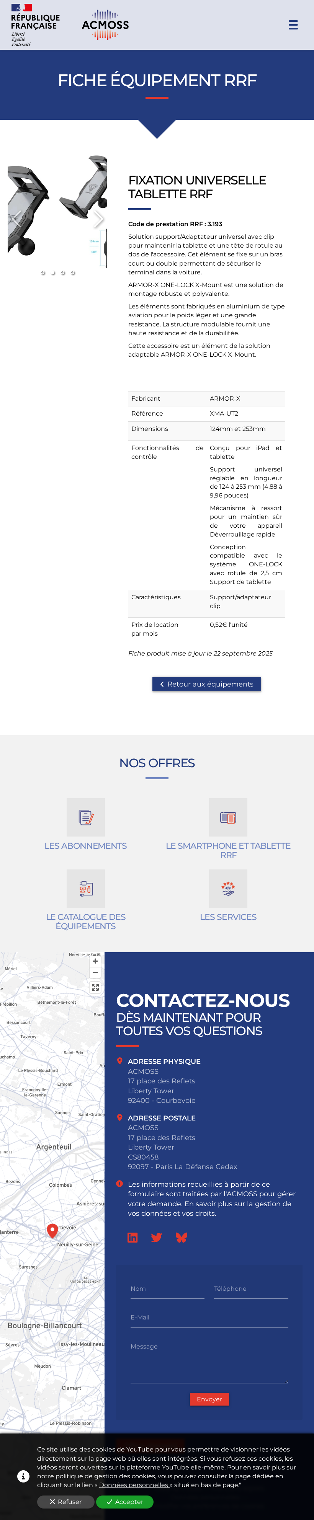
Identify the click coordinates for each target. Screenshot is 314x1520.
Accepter (129, 1501)
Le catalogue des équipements (86, 922)
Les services (228, 917)
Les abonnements (85, 846)
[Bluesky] (181, 1237)
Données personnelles (134, 1485)
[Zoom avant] (95, 961)
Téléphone (230, 1288)
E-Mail (140, 1317)
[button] (52, 1230)
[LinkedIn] (132, 1237)
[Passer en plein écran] (95, 987)
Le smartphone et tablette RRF (228, 851)
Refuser (70, 1501)
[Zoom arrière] (95, 972)
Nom (138, 1288)
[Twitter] (156, 1237)
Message (144, 1346)
